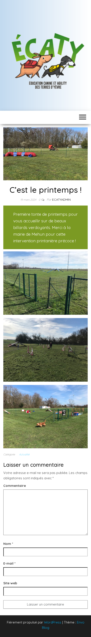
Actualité (24, 454)
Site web (10, 583)
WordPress (52, 622)
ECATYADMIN (61, 200)
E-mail (9, 563)
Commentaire (14, 486)
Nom (8, 544)
